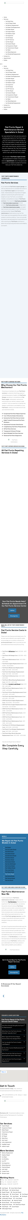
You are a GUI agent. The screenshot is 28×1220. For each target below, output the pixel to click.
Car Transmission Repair (12, 48)
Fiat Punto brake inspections (10, 203)
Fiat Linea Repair (9, 870)
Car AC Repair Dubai (11, 23)
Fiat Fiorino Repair (10, 866)
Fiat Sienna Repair (10, 876)
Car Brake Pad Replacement (13, 27)
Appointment (7, 58)
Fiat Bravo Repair (9, 859)
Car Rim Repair (9, 41)
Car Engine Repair (10, 31)
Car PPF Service (10, 39)
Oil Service (12, 651)
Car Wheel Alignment (11, 52)
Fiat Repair (8, 847)
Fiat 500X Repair (9, 851)
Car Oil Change (9, 37)
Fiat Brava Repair (9, 857)
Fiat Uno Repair (9, 880)
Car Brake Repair (10, 29)
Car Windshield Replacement (13, 54)
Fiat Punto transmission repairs (11, 207)
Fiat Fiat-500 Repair (10, 863)
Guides (5, 60)
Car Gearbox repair (10, 33)
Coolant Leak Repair (14, 684)
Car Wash (8, 50)
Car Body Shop (9, 21)
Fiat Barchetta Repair (10, 855)
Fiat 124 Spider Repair (10, 849)
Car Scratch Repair (10, 43)
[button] (14, 64)
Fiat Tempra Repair (10, 878)
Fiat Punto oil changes (20, 201)
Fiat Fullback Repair (10, 868)
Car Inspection (9, 35)
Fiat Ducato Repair (10, 861)
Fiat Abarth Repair (10, 853)
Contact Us (7, 56)
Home (5, 17)
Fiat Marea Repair (9, 872)
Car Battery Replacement (12, 25)
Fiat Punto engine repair (12, 205)
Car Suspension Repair (11, 46)
